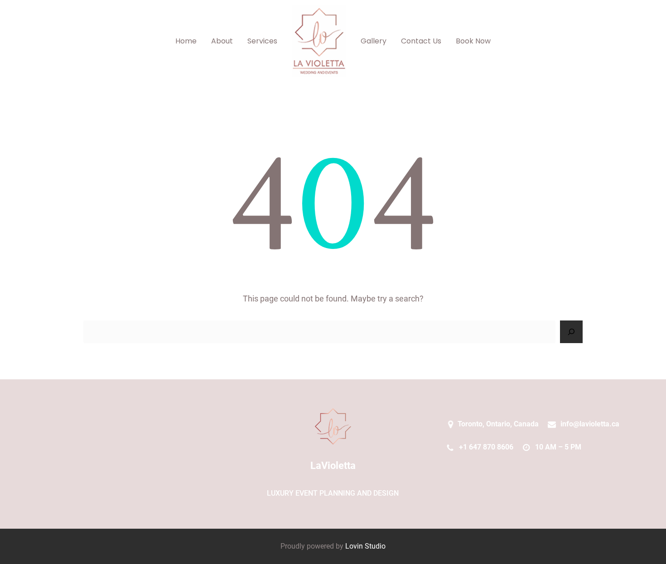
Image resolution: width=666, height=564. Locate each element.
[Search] (571, 331)
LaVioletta (333, 465)
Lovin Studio (365, 546)
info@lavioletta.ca (589, 424)
